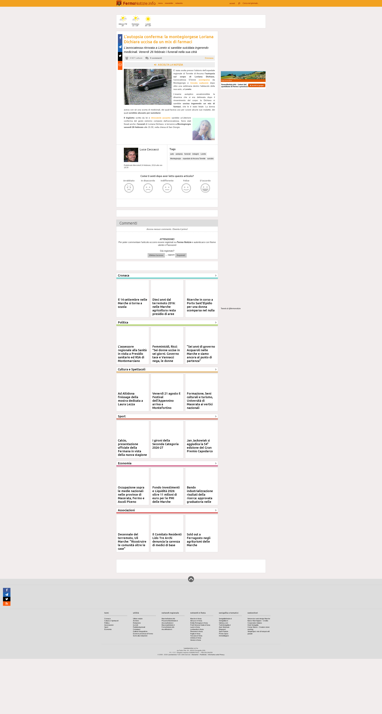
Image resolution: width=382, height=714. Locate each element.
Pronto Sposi (223, 634)
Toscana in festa (196, 636)
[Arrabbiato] (129, 188)
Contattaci (136, 629)
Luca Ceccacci (149, 149)
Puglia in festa (195, 634)
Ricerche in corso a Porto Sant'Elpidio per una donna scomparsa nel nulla (201, 305)
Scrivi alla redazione (140, 636)
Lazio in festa (195, 627)
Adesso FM (123, 25)
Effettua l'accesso (156, 255)
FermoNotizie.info (168, 627)
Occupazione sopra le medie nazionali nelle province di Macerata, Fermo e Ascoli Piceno (131, 494)
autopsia (179, 154)
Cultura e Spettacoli (111, 621)
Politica (106, 623)
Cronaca (209, 58)
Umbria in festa (195, 638)
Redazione (137, 623)
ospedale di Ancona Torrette (194, 159)
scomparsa (204, 80)
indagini (195, 154)
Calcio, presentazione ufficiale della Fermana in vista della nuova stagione (132, 447)
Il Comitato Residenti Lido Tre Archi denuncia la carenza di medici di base (167, 540)
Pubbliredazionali (139, 627)
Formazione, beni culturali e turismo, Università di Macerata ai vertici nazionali (200, 400)
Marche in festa (195, 618)
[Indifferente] (167, 188)
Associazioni (108, 625)
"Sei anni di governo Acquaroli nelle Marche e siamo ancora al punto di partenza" (201, 354)
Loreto (203, 154)
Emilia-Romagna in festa (199, 623)
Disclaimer (195, 654)
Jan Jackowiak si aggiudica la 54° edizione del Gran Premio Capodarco (200, 446)
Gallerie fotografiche (140, 631)
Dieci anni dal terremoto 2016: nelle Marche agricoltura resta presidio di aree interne (164, 308)
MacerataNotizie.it (168, 625)
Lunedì (148, 25)
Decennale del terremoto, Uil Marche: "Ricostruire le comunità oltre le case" (132, 541)
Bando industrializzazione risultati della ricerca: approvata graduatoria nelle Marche (200, 496)
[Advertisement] (243, 49)
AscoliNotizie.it (167, 629)
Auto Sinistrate (224, 627)
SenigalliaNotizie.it (225, 618)
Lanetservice (172, 654)
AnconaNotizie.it (167, 623)
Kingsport (222, 629)
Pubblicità (203, 654)
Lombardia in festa (197, 629)
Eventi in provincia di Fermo (143, 634)
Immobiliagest (224, 636)
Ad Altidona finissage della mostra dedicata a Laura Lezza (130, 399)
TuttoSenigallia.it (225, 625)
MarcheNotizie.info (168, 618)
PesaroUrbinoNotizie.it (170, 621)
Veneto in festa (195, 640)
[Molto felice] (205, 188)
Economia (107, 629)
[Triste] (148, 188)
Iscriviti (135, 625)
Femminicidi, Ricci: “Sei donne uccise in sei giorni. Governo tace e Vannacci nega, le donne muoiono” (166, 355)
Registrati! (181, 255)
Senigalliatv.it (223, 621)
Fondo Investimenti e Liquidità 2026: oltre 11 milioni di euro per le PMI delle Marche (166, 494)
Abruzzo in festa (196, 621)
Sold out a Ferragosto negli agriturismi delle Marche (198, 540)
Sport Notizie (223, 631)
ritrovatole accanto (161, 118)
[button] (232, 3)
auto (172, 154)
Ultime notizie (138, 618)
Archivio (136, 621)
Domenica (135, 25)
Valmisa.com (223, 623)
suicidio (210, 159)
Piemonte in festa (196, 631)
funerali (187, 154)
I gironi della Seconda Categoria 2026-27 (165, 444)
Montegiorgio (175, 159)
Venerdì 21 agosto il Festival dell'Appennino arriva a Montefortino (166, 400)
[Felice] (186, 188)
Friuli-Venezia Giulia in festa (200, 625)
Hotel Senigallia (253, 625)
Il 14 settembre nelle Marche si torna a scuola (132, 303)
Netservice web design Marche (259, 618)
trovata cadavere (199, 83)
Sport (106, 627)
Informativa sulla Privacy (216, 654)
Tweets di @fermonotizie (231, 309)
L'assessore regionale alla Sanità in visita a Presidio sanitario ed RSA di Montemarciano (132, 354)
